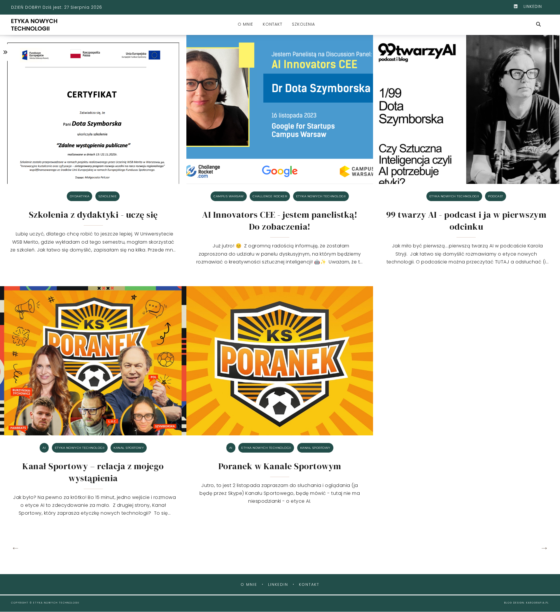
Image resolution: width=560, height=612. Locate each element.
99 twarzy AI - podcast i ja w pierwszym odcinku (466, 221)
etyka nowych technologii (321, 196)
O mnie (249, 584)
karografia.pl (537, 602)
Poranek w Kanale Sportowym (279, 466)
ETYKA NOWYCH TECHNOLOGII (56, 602)
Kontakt (309, 584)
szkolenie (107, 196)
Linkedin (278, 584)
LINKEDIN (532, 6)
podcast (495, 196)
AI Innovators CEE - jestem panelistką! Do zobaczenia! (279, 221)
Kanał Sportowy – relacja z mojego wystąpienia (93, 472)
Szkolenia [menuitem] (303, 24)
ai (44, 448)
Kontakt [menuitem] (272, 24)
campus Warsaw (229, 196)
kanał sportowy (128, 448)
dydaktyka (80, 196)
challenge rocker (270, 196)
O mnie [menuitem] (245, 24)
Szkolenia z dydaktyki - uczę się (93, 215)
